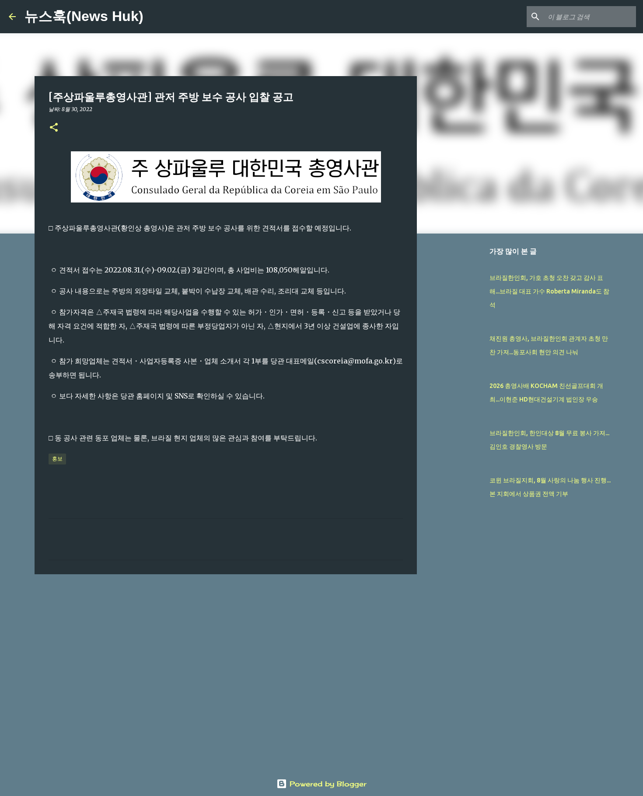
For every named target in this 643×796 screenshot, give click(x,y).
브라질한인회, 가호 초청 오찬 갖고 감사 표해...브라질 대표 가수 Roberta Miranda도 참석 (549, 291)
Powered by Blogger (327, 783)
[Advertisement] (225, 648)
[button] (54, 128)
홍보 (57, 458)
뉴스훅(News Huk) (83, 16)
